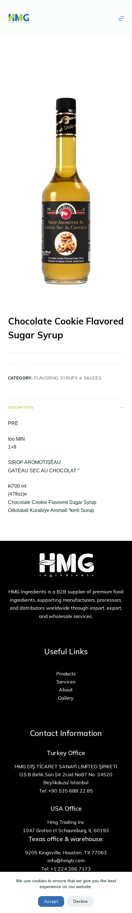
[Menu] (121, 18)
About (66, 690)
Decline (80, 901)
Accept (51, 901)
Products (66, 674)
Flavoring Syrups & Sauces (67, 378)
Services (66, 682)
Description (20, 407)
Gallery (66, 698)
